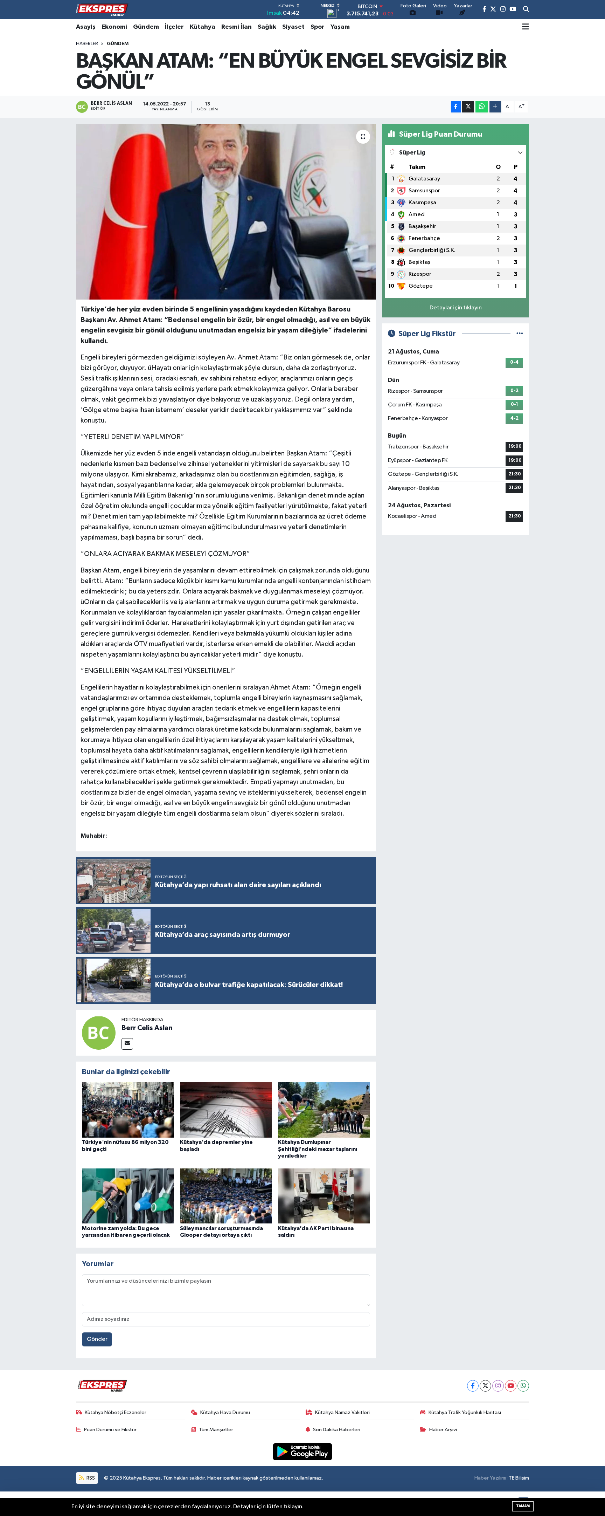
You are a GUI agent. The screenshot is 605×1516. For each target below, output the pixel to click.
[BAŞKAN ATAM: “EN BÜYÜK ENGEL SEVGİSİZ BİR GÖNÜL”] (226, 212)
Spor (318, 27)
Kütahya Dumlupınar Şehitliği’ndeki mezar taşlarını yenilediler (317, 1148)
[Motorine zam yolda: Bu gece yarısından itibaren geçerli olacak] (128, 1196)
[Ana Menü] (525, 27)
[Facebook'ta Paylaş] (456, 106)
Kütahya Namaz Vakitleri (342, 1412)
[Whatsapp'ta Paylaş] (481, 106)
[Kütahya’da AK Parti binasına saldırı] (324, 1196)
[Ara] (526, 9)
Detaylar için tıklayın (456, 308)
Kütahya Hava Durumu (225, 1412)
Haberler (87, 43)
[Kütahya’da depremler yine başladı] (226, 1110)
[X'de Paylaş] (468, 106)
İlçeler (174, 27)
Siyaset (293, 27)
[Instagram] (498, 1386)
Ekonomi (114, 27)
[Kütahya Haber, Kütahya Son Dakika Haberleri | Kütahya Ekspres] (102, 10)
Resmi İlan (236, 27)
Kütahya (202, 27)
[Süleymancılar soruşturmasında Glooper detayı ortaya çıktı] (226, 1196)
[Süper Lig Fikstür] (519, 334)
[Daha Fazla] (495, 106)
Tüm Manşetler (216, 1429)
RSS (90, 1478)
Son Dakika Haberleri (336, 1429)
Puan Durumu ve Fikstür (110, 1429)
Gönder (97, 1339)
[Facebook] (473, 1386)
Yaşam (340, 27)
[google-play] (303, 1452)
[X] (485, 1386)
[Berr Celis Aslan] (99, 1033)
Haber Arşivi (443, 1429)
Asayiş (86, 27)
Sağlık (267, 27)
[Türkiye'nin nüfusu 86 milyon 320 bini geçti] (128, 1110)
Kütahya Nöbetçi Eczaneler (115, 1412)
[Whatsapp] (523, 1386)
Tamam (523, 1506)
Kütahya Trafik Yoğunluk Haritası (465, 1412)
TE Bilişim (519, 1478)
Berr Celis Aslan (147, 1027)
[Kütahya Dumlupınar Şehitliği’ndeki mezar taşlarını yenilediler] (324, 1110)
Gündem (146, 27)
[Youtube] (510, 1386)
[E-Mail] (127, 1044)
